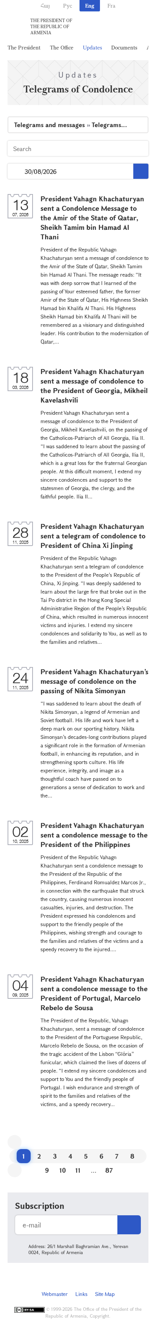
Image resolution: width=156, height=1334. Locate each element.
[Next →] (15, 1170)
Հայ (45, 5)
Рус (67, 5)
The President (24, 47)
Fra (111, 5)
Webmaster (55, 1293)
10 (62, 1170)
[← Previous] (15, 1142)
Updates (92, 47)
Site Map (105, 1293)
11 (78, 1170)
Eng (89, 5)
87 (109, 1170)
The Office (61, 47)
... (16, 171)
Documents (124, 47)
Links (81, 1293)
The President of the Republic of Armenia (51, 26)
